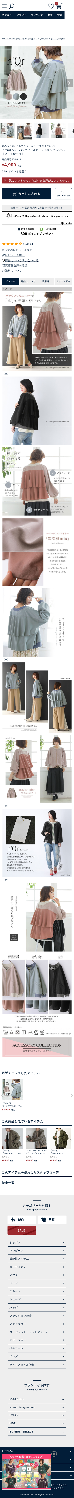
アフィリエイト (56, 1488)
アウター (44, 39)
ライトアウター (58, 39)
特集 (59, 15)
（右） (6, 806)
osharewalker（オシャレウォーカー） (19, 39)
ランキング (37, 15)
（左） (6, 373)
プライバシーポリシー (56, 1485)
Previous (4, 83)
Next (69, 83)
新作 (50, 15)
